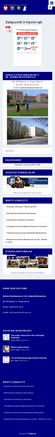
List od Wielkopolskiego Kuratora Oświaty (29, 358)
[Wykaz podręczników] (6, 349)
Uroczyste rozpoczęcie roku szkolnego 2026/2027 (27, 336)
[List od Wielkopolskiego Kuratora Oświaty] (6, 359)
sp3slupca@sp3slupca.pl (31, 88)
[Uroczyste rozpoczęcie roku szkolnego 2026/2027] (6, 337)
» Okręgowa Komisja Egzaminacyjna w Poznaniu (26, 226)
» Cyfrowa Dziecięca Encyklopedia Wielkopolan (25, 233)
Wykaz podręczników (20, 347)
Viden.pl (32, 434)
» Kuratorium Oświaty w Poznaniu (19, 220)
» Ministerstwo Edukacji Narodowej (20, 213)
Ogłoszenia (25, 340)
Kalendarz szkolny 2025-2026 (27, 165)
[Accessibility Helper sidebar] (52, 3)
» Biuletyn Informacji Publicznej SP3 (20, 207)
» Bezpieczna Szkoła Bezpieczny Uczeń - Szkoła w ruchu (27, 419)
